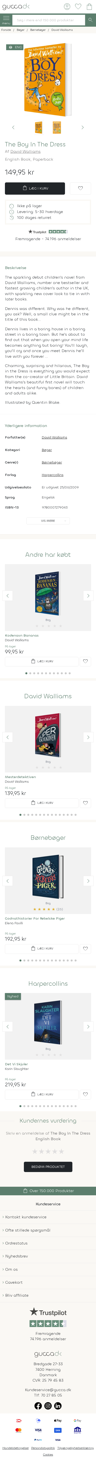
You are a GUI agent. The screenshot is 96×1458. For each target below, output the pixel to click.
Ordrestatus (16, 1243)
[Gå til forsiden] (48, 1353)
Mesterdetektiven (20, 777)
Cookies (48, 1455)
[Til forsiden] (16, 6)
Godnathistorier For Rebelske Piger (35, 918)
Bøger (47, 450)
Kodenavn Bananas (22, 635)
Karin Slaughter (17, 1069)
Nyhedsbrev (16, 1256)
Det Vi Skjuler (16, 1064)
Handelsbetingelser (15, 1448)
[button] (13, 127)
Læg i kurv (35, 188)
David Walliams (25, 151)
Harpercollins (53, 475)
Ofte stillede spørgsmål (27, 1230)
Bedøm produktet (48, 1166)
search (91, 20)
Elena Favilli (14, 923)
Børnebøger (52, 462)
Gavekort (14, 1282)
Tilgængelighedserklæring (75, 1448)
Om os (11, 1269)
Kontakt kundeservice (26, 1217)
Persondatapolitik (43, 1448)
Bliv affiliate (17, 1295)
